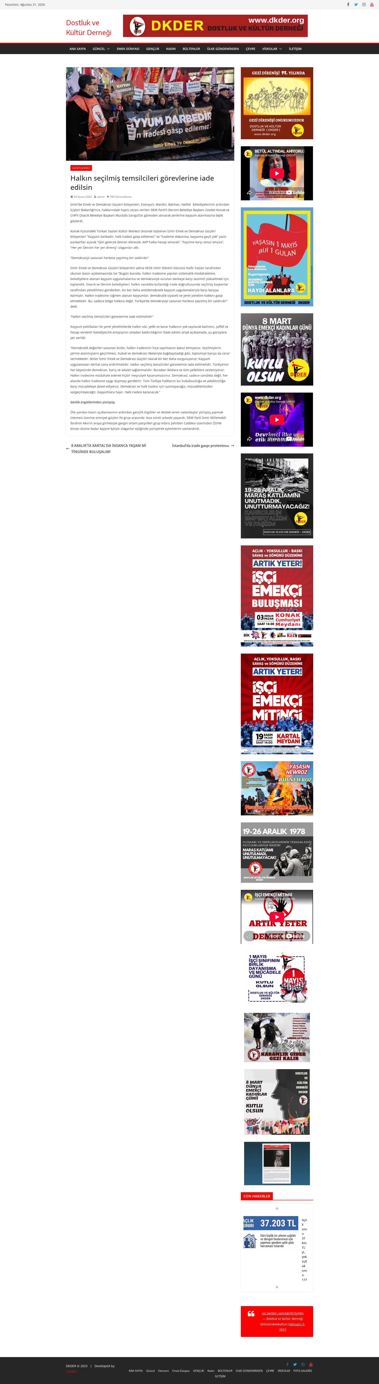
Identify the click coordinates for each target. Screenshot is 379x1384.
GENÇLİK (152, 49)
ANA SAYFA (78, 49)
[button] (107, 49)
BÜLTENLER (191, 49)
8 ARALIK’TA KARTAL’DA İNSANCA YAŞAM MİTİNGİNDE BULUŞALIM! (108, 448)
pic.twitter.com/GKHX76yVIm (283, 1313)
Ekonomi (163, 1371)
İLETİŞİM (295, 49)
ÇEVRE (250, 49)
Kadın (171, 49)
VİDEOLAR (269, 49)
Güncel (99, 49)
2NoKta (71, 1371)
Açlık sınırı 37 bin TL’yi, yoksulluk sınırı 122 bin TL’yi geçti (304, 1249)
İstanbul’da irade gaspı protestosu (200, 445)
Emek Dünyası (128, 49)
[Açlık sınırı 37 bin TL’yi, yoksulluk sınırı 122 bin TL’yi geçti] (270, 1222)
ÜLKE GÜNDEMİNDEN (223, 49)
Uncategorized (81, 167)
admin (101, 197)
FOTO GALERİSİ (302, 1371)
